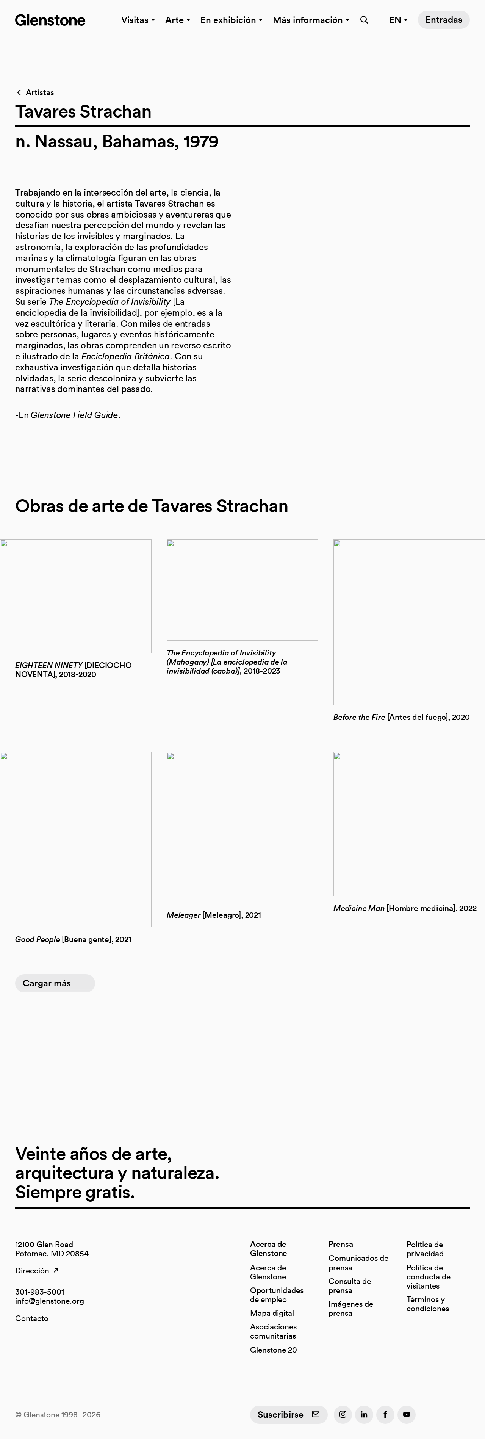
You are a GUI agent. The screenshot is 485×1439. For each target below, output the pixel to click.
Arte (174, 19)
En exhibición (228, 19)
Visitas (135, 19)
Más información (308, 19)
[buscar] (362, 19)
